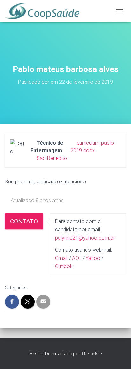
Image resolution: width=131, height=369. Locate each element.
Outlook (63, 266)
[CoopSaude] (44, 11)
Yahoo (93, 258)
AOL (76, 258)
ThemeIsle (91, 353)
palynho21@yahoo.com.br (85, 238)
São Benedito (52, 158)
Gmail (61, 258)
